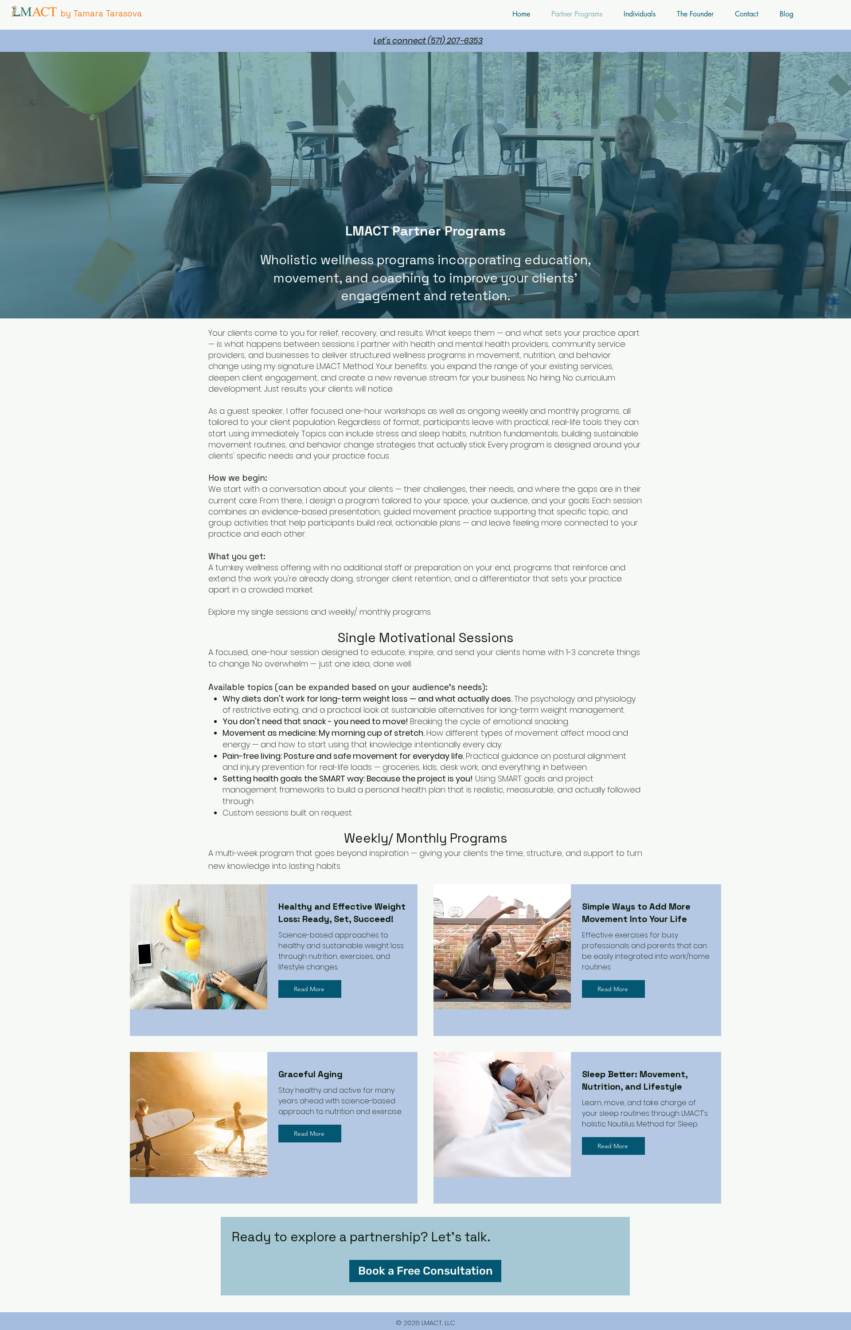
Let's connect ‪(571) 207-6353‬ (428, 40)
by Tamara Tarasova (101, 13)
